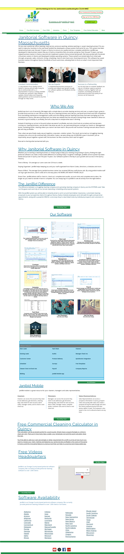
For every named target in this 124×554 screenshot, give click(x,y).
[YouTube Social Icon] (54, 549)
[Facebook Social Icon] (64, 549)
